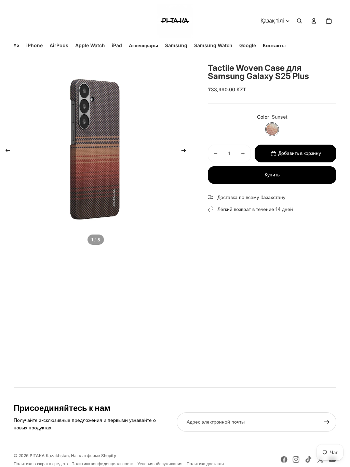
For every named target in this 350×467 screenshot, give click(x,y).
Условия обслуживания (160, 463)
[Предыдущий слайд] (5, 151)
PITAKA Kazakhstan (49, 455)
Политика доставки (205, 463)
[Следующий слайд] (185, 151)
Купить (272, 175)
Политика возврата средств (41, 463)
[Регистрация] (326, 421)
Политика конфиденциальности (102, 463)
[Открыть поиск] (299, 20)
